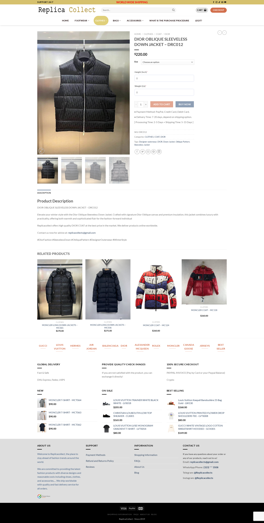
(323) (207, 467)
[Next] (124, 93)
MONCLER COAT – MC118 (204, 310)
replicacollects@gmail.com (82, 232)
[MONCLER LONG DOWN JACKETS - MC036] (107, 289)
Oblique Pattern (183, 141)
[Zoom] (41, 151)
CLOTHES (100, 20)
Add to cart (161, 104)
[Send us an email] (222, 2)
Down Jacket (169, 141)
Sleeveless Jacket (142, 145)
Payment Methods (95, 454)
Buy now (185, 104)
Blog (136, 472)
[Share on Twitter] (142, 151)
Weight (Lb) (145, 86)
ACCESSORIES (134, 20)
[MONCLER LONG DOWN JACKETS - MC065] (59, 289)
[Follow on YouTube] (225, 2)
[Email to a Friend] (148, 151)
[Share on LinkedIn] (159, 151)
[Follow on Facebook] (214, 2)
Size (136, 62)
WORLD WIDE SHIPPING (132, 2)
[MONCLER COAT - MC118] (204, 281)
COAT (159, 34)
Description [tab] (44, 193)
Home (65, 20)
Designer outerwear (148, 141)
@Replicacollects (203, 472)
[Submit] (173, 10)
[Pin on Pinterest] (153, 151)
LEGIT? (198, 20)
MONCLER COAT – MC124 (156, 325)
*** (211, 467)
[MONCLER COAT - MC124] (156, 289)
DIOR (167, 34)
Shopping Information (145, 454)
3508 (215, 467)
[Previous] (43, 93)
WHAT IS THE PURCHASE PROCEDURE (169, 20)
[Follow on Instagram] (216, 2)
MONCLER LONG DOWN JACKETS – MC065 (60, 326)
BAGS (116, 20)
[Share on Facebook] (137, 151)
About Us (139, 466)
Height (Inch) (146, 72)
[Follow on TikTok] (219, 2)
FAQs (137, 460)
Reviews (90, 466)
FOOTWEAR (81, 20)
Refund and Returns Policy (100, 460)
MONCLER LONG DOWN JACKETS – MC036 (108, 326)
